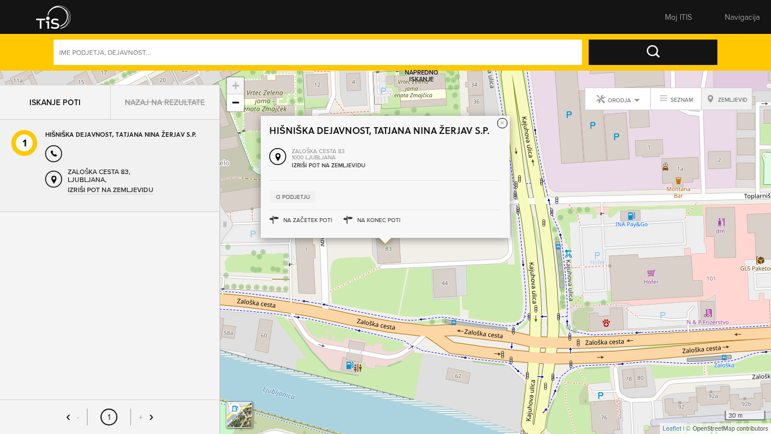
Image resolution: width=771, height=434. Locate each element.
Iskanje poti (55, 88)
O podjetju (293, 197)
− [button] (235, 103)
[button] (61, 17)
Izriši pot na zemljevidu (111, 176)
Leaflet (672, 428)
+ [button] (235, 86)
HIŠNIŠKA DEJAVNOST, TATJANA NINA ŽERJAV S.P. (120, 120)
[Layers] (239, 414)
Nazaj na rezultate (165, 88)
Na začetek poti (307, 220)
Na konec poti (378, 220)
